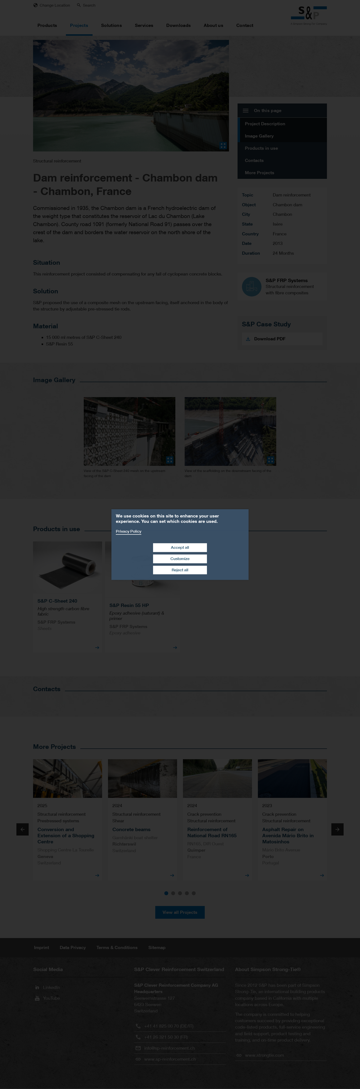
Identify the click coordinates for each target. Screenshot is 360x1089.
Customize (180, 558)
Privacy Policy (128, 531)
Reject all (180, 570)
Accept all (180, 547)
